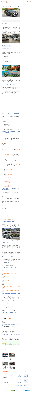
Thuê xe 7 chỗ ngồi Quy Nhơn (8, 178)
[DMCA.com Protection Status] (13, 390)
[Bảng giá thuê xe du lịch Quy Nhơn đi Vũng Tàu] (5, 355)
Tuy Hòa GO (8, 390)
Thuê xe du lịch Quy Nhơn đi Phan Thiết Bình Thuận (12, 367)
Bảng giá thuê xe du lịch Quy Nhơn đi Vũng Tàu (5, 359)
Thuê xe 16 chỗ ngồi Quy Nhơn (8, 181)
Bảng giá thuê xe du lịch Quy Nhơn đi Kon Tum (5, 367)
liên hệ (4, 344)
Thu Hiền (4, 342)
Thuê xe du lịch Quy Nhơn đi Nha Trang (9, 215)
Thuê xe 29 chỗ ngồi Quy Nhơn (8, 182)
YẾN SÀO (26, 381)
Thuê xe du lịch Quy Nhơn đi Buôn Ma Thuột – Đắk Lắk (11, 218)
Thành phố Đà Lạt (4, 49)
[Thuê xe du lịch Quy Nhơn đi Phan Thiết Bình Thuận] (12, 363)
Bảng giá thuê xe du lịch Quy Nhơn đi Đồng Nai (11, 359)
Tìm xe (11, 378)
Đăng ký (11, 377)
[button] (9, 45)
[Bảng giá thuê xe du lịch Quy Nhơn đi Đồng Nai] (12, 355)
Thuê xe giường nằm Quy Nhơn (8, 186)
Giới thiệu (11, 375)
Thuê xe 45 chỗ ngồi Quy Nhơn (8, 185)
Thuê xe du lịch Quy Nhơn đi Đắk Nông (9, 219)
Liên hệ (11, 373)
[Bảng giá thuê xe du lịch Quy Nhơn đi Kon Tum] (5, 363)
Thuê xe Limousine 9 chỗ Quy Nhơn (9, 180)
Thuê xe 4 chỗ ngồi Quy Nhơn (8, 177)
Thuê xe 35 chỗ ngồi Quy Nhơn (8, 183)
